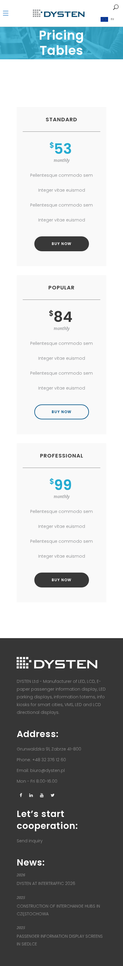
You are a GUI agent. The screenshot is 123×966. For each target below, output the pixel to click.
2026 (21, 875)
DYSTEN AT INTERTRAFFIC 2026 (46, 883)
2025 (21, 897)
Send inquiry (30, 841)
